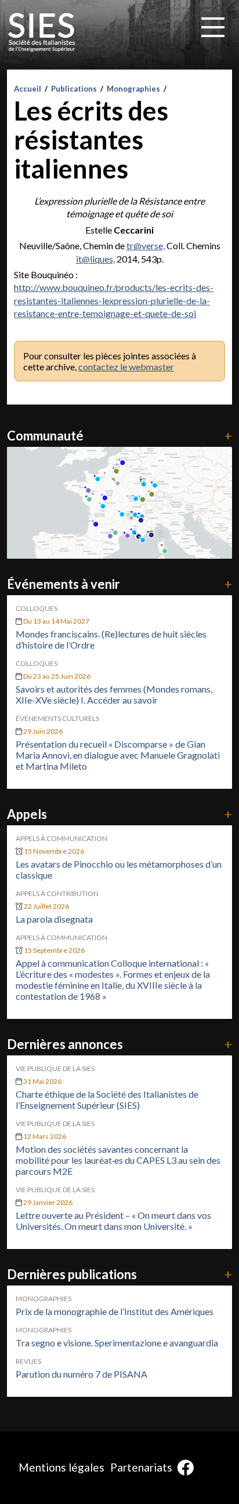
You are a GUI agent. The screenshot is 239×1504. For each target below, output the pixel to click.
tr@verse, (145, 245)
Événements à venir (119, 584)
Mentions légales (61, 1467)
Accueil (27, 88)
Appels (119, 814)
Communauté (119, 435)
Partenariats (141, 1467)
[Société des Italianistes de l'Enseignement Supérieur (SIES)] (42, 32)
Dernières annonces (119, 1044)
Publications (74, 88)
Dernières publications (119, 1274)
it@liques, (95, 258)
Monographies (133, 88)
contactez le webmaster (126, 366)
